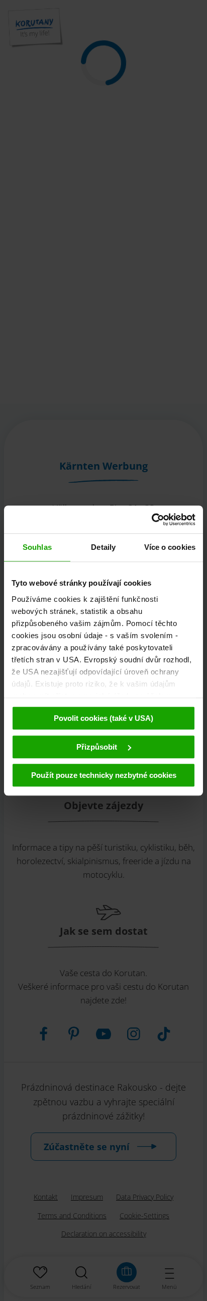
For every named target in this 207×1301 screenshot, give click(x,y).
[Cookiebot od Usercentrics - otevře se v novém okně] (151, 519)
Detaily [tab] (103, 547)
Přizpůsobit (97, 747)
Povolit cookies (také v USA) (103, 718)
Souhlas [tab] (37, 547)
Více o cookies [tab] (169, 547)
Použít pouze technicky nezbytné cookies (103, 775)
